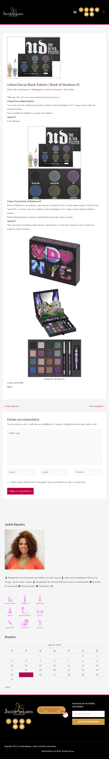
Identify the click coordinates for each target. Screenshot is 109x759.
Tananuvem (67, 751)
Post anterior (11, 406)
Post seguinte (97, 406)
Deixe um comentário (18, 89)
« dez (7, 687)
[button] (74, 12)
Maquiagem (38, 89)
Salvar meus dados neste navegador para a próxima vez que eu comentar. (48, 482)
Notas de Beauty (53, 89)
